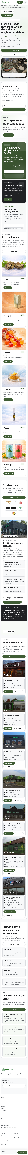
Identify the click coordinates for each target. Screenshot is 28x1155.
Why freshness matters (14, 176)
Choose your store (7, 15)
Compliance (16, 1147)
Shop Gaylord (8, 691)
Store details (18, 691)
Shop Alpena (8, 728)
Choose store (22, 1152)
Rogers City (17, 1138)
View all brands (14, 497)
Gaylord (3, 1133)
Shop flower (14, 171)
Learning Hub (4, 1116)
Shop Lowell (8, 800)
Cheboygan (4, 1135)
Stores (20, 2)
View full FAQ (14, 1009)
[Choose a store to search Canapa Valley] (15, 503)
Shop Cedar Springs (10, 911)
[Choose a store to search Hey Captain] (14, 513)
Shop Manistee (8, 833)
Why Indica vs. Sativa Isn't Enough (9, 1127)
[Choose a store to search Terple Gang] (8, 503)
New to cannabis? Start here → (12, 602)
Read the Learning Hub (14, 225)
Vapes (2, 1108)
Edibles (3, 1104)
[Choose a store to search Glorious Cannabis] (20, 503)
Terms (10, 1147)
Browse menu (14, 251)
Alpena (16, 1133)
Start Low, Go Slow (6, 1123)
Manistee (3, 1138)
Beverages (3, 1110)
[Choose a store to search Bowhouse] (11, 508)
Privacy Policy (4, 1147)
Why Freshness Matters (6, 1121)
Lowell (15, 1135)
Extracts (3, 1106)
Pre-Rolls (3, 1102)
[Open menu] (25, 2)
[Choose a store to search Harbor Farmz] (20, 508)
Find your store (8, 135)
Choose (14, 109)
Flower (3, 1099)
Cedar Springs (4, 1140)
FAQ (2, 1118)
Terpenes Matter (5, 1125)
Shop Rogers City (9, 870)
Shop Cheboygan (9, 763)
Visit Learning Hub (14, 944)
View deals (14, 54)
